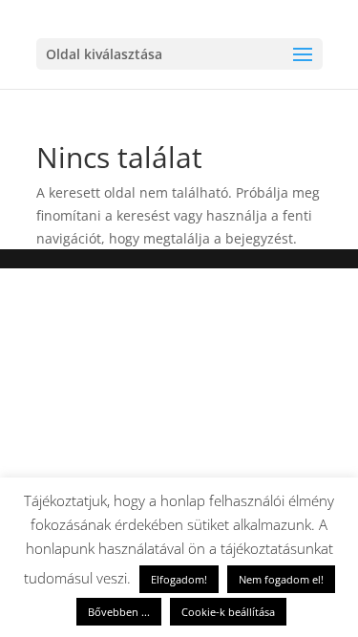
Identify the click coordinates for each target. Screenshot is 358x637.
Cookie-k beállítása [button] (228, 612)
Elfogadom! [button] (179, 579)
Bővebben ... (119, 612)
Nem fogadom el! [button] (281, 579)
